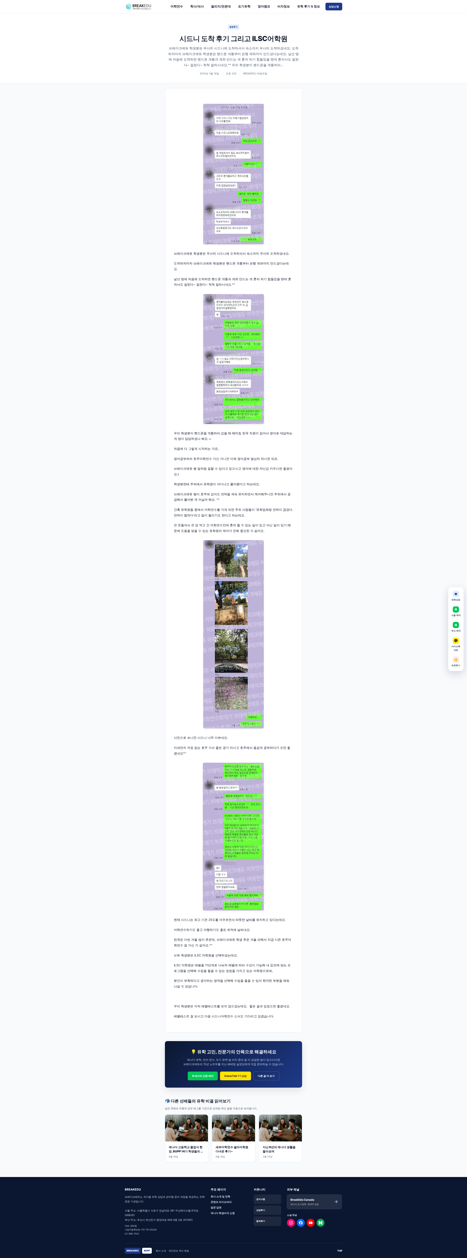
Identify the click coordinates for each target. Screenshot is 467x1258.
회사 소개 (161, 1250)
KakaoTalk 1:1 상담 (235, 1075)
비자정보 (283, 6)
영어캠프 (264, 6)
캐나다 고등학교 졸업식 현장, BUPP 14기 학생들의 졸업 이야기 (186, 1151)
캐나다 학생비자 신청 (223, 1213)
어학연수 (177, 6)
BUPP (147, 1250)
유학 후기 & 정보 (308, 6)
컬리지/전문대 (221, 6)
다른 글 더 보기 (266, 1075)
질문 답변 (216, 1207)
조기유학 (244, 6)
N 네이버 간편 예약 (202, 1075)
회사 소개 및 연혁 (220, 1196)
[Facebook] (301, 1223)
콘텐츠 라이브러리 (221, 1201)
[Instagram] (291, 1223)
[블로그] (321, 1223)
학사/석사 (197, 6)
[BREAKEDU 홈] (145, 7)
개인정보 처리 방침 (179, 1250)
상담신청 (334, 6)
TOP (339, 1250)
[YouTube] (311, 1223)
